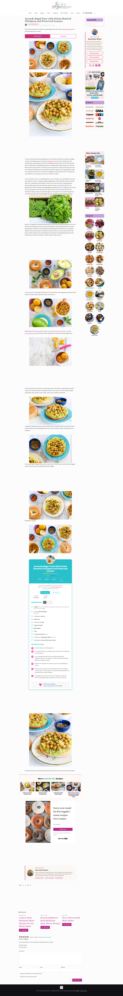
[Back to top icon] (61, 987)
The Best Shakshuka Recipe (97, 209)
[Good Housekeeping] (99, 122)
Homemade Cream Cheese (98, 166)
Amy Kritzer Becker (34, 24)
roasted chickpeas (67, 29)
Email (41, 967)
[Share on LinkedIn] (28, 885)
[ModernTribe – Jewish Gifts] (87, 13)
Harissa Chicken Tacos (56, 331)
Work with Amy (59, 878)
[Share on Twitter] (26, 885)
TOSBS (77, 990)
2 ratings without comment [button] (44, 937)
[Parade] (99, 126)
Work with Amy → (95, 61)
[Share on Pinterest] (30, 885)
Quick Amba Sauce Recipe (98, 181)
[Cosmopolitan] (89, 118)
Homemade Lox (89, 193)
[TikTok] (93, 65)
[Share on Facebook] (23, 885)
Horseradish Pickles (88, 181)
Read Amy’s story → (95, 53)
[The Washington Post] (99, 107)
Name (20, 967)
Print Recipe (63, 36)
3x (50, 602)
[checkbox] (32, 607)
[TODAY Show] (89, 114)
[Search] (95, 13)
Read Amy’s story (39, 878)
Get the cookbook (49, 878)
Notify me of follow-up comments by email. (31, 973)
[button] (43, 573)
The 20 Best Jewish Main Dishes (88, 167)
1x (44, 602)
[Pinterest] (96, 65)
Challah (87, 208)
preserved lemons (30, 333)
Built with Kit (63, 838)
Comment (22, 951)
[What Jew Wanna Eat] (61, 5)
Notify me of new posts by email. (29, 976)
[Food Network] (99, 118)
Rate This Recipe (23, 945)
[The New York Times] (89, 107)
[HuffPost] (89, 122)
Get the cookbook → (94, 57)
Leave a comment (48, 686)
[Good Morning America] (99, 111)
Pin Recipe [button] (57, 592)
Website (63, 967)
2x (47, 602)
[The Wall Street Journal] (89, 111)
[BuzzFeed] (89, 126)
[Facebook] (99, 65)
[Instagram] (90, 65)
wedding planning (52, 161)
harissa (38, 331)
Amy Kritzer (52, 575)
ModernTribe (91, 44)
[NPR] (99, 114)
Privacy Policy (83, 990)
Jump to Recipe (37, 36)
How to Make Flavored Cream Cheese (98, 195)
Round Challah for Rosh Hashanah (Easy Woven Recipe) (50, 921)
